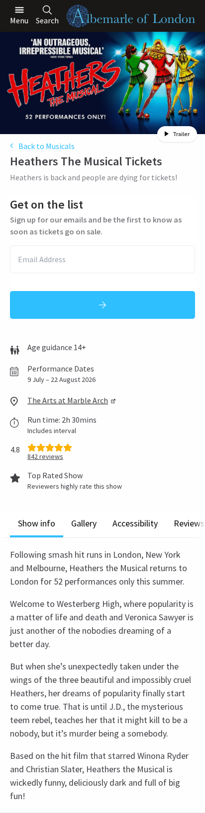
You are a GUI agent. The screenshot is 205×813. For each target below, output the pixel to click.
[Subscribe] (102, 305)
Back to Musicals (46, 146)
